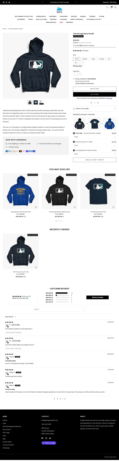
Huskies (74, 16)
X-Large (101, 59)
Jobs (4, 436)
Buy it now (95, 94)
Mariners (53, 16)
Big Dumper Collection (24, 16)
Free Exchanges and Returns (12, 426)
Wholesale (6, 448)
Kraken (83, 16)
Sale (61, 22)
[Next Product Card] (116, 195)
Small (76, 59)
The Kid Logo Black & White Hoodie (59, 212)
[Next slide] (65, 66)
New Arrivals (51, 22)
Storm (101, 16)
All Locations (7, 429)
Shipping (75, 42)
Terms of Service (8, 445)
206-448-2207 (46, 424)
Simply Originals (76, 19)
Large (93, 59)
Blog (4, 439)
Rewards (106, 2)
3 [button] (60, 399)
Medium (84, 59)
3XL (76, 62)
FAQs (4, 423)
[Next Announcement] (76, 2)
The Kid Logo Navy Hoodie (21, 272)
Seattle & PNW (41, 19)
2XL (109, 59)
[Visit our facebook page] (3, 2)
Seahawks (64, 16)
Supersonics (41, 16)
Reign (30, 19)
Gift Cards (113, 2)
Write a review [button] (97, 297)
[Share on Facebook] (91, 103)
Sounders (21, 19)
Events (5, 420)
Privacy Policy (7, 442)
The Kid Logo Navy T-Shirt (84, 142)
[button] (77, 51)
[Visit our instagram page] (6, 2)
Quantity (76, 71)
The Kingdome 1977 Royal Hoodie (86, 150)
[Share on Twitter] (98, 103)
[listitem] (59, 2)
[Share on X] (95, 103)
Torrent (92, 16)
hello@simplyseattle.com (50, 420)
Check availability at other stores (84, 83)
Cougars (63, 19)
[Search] (107, 7)
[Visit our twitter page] (9, 2)
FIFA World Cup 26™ (94, 19)
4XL (82, 62)
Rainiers (53, 19)
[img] (9, 322)
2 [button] (57, 399)
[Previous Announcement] (42, 2)
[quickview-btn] (36, 207)
